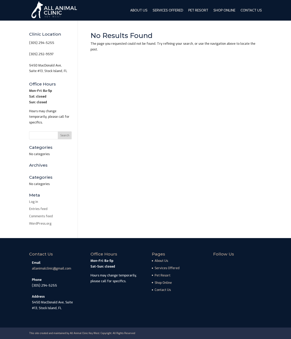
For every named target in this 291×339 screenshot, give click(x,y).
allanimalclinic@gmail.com (51, 268)
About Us (138, 10)
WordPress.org (40, 223)
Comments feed (41, 216)
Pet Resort (198, 10)
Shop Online (224, 10)
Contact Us (251, 10)
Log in (33, 202)
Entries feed (38, 209)
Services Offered (168, 10)
